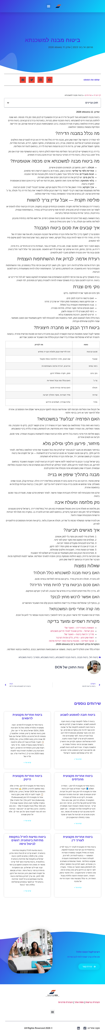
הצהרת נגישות (92, 1002)
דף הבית (97, 95)
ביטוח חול (93, 657)
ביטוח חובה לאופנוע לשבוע (77, 714)
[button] (48, 6)
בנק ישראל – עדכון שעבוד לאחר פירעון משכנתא (72, 631)
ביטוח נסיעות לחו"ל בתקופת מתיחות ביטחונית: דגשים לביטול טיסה (27, 840)
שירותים (88, 95)
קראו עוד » (77, 759)
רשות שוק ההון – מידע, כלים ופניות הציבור (75, 637)
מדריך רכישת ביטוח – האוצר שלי (79, 634)
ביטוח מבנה (82, 657)
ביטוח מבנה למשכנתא (66, 657)
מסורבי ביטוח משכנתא (29, 657)
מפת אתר (79, 1002)
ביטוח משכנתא (48, 657)
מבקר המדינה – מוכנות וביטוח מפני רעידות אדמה (71, 641)
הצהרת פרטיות (65, 1002)
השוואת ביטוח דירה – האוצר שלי (79, 628)
